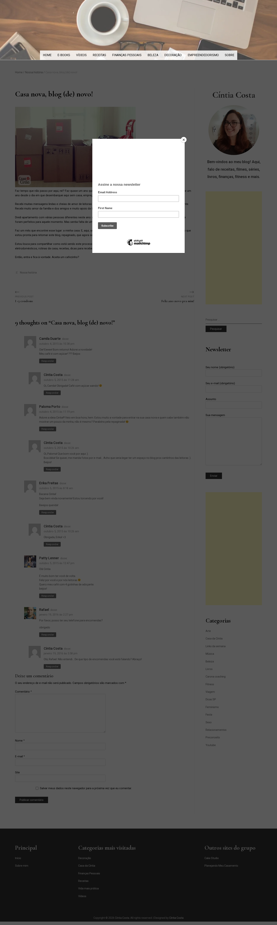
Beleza (153, 55)
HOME (47, 55)
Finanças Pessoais (127, 55)
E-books (63, 55)
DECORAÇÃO (173, 55)
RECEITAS (99, 55)
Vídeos (81, 55)
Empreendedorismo (203, 55)
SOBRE (229, 55)
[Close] (184, 140)
